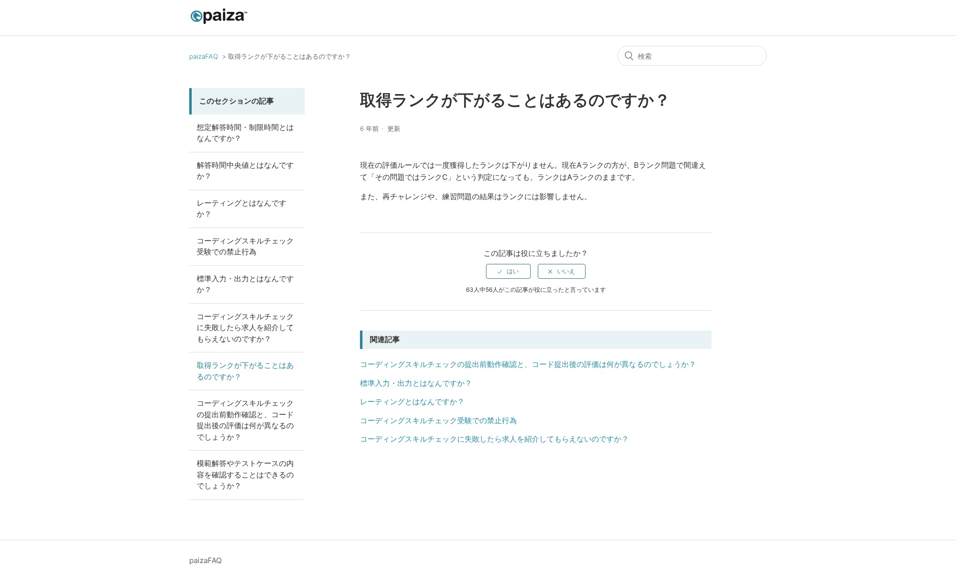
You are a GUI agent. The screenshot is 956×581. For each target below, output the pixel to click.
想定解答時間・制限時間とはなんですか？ (245, 132)
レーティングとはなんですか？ (241, 208)
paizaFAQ (203, 56)
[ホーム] (218, 22)
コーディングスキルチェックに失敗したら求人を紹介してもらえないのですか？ (245, 328)
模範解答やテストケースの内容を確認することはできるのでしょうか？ (245, 474)
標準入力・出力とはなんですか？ (245, 284)
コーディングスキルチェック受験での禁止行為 (245, 246)
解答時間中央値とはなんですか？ (245, 170)
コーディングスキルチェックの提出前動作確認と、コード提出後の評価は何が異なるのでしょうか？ (245, 420)
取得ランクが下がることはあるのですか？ (245, 370)
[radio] (508, 271)
